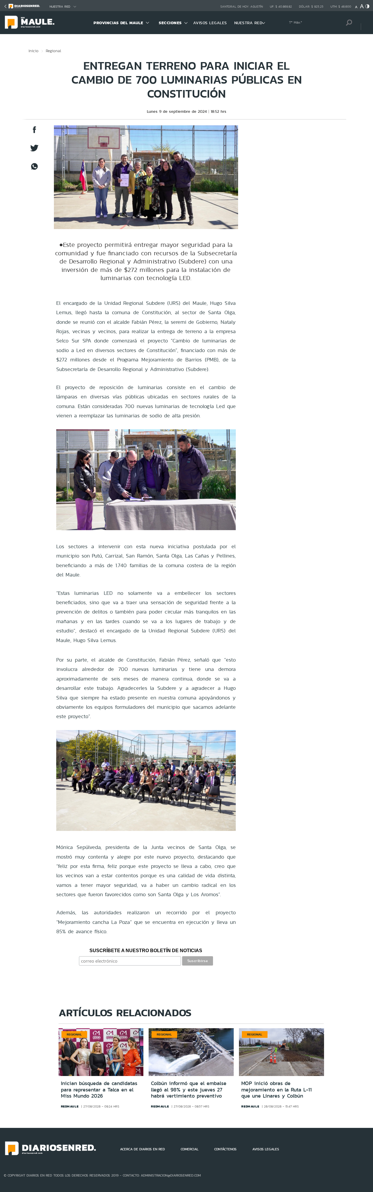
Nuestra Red (60, 6)
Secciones (170, 23)
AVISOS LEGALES (210, 23)
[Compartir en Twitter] (34, 151)
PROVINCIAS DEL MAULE (118, 23)
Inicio (33, 51)
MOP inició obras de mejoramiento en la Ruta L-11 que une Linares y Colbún (276, 1090)
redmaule (70, 1106)
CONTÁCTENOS (225, 1149)
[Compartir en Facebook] (34, 132)
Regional (53, 51)
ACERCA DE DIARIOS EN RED (142, 1149)
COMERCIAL (189, 1149)
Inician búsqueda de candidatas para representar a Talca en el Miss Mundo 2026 (99, 1090)
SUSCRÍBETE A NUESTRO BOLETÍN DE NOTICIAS (145, 950)
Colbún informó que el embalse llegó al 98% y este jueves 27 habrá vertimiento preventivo (188, 1090)
